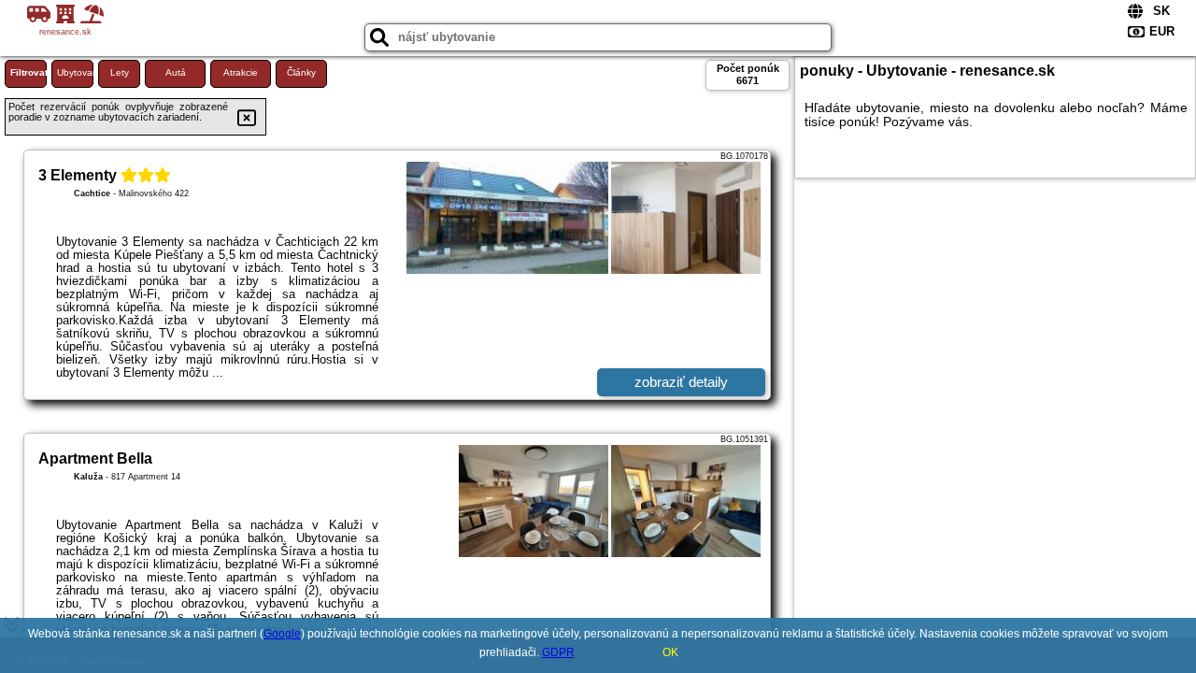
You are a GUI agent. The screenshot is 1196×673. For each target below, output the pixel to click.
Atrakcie (240, 72)
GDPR (558, 652)
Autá (175, 72)
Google (282, 633)
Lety (119, 72)
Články (301, 72)
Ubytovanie (75, 72)
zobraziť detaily (681, 382)
